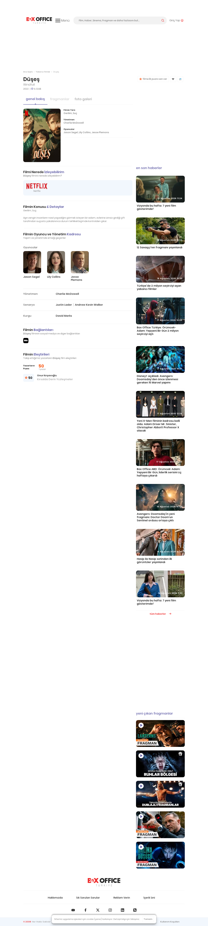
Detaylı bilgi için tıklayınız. (126, 919)
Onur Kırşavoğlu (47, 375)
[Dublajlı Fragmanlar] (160, 794)
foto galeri (83, 99)
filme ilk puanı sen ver (154, 79)
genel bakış (35, 99)
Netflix (36, 191)
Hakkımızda (55, 897)
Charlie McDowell (74, 122)
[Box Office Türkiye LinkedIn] (122, 910)
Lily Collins (85, 132)
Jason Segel (71, 132)
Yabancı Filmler (43, 71)
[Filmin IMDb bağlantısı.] (25, 340)
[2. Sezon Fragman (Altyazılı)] (160, 824)
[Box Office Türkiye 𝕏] (97, 910)
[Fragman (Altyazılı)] (160, 855)
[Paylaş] (180, 79)
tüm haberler (158, 613)
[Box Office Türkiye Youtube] (73, 910)
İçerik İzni (149, 897)
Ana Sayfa (28, 71)
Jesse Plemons (100, 132)
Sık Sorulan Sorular (88, 897)
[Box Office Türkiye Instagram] (110, 910)
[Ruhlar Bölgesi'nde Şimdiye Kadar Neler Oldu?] (160, 763)
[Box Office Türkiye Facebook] (85, 910)
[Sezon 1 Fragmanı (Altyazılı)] (160, 733)
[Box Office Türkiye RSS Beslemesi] (134, 910)
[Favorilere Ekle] (173, 79)
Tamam (148, 919)
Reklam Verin (121, 897)
